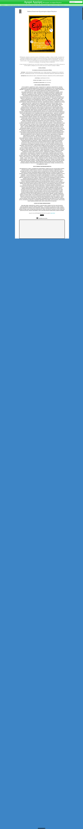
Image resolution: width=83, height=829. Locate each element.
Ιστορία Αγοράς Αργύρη (13, 5)
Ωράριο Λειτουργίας (53, 5)
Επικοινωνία (61, 5)
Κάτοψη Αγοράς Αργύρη (24, 5)
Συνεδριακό (33, 5)
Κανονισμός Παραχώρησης (43, 5)
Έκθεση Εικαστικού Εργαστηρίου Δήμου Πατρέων (42, 11)
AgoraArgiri (53, 213)
